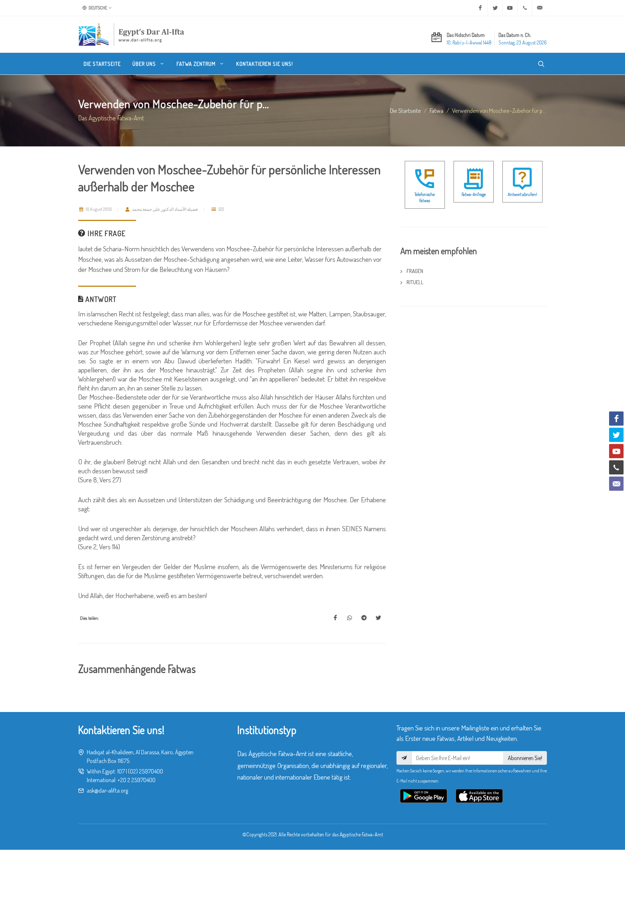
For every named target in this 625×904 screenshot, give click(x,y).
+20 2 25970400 (137, 780)
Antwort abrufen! (522, 194)
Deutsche (97, 7)
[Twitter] (495, 8)
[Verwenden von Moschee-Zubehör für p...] (335, 618)
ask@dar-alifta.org (107, 790)
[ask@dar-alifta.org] (539, 8)
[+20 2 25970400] (525, 8)
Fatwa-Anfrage (474, 194)
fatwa (436, 110)
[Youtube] (510, 8)
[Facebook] (480, 8)
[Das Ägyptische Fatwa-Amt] (131, 34)
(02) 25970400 (145, 771)
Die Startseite (405, 110)
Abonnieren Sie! (525, 758)
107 (121, 771)
